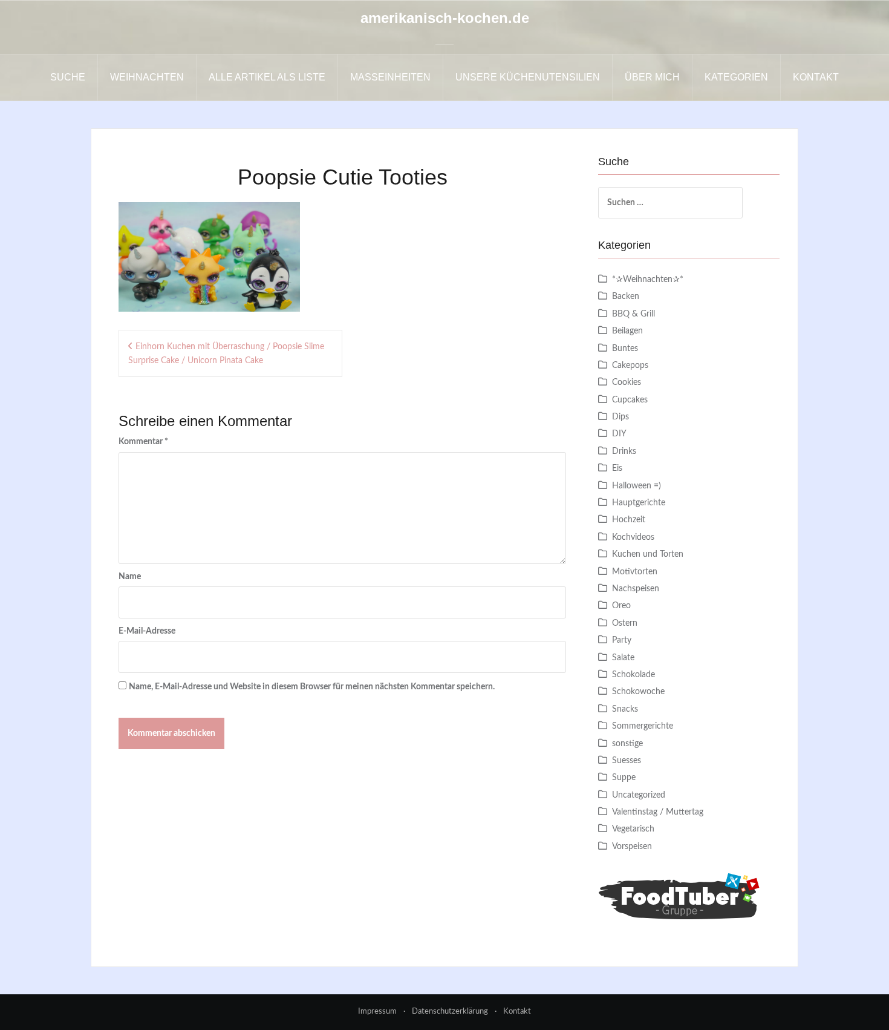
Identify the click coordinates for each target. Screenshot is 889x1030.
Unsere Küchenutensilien (527, 77)
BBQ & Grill (633, 314)
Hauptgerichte (638, 503)
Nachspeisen (635, 589)
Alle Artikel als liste (267, 77)
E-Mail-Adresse (147, 631)
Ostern (624, 623)
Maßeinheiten (390, 77)
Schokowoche (638, 691)
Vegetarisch (633, 829)
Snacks (625, 709)
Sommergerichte (642, 726)
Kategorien (736, 77)
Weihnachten (147, 77)
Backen (625, 296)
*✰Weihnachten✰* (647, 279)
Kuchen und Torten (647, 554)
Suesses (626, 760)
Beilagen (627, 331)
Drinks (624, 451)
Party (621, 640)
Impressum (377, 1011)
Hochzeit (628, 520)
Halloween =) (636, 486)
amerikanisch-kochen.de (444, 18)
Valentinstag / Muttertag (657, 812)
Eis (617, 468)
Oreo (621, 606)
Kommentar (143, 442)
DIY (619, 434)
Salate (623, 658)
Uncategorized (638, 795)
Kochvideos (633, 537)
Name (130, 576)
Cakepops (630, 365)
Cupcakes (630, 400)
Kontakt (816, 77)
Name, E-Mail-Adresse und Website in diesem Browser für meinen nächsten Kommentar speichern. (312, 687)
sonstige (627, 744)
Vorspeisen (632, 846)
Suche (67, 77)
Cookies (626, 382)
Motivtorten (634, 572)
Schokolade (633, 675)
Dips (620, 417)
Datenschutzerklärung (450, 1011)
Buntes (625, 348)
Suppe (624, 777)
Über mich (652, 77)
